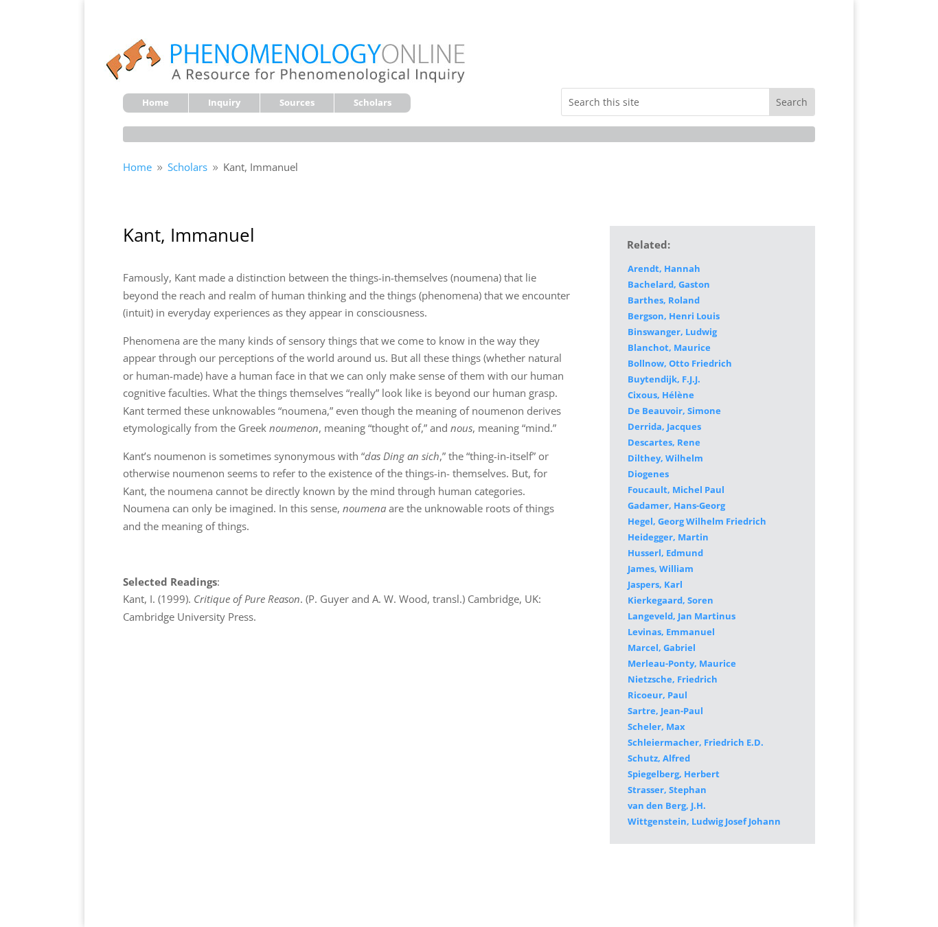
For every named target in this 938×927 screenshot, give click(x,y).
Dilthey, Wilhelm (665, 458)
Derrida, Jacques (664, 426)
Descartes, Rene (664, 442)
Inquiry (224, 103)
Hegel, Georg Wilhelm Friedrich (697, 521)
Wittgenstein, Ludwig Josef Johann (704, 821)
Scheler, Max (656, 726)
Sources (296, 103)
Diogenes (648, 474)
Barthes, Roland (664, 300)
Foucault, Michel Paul (676, 489)
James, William (661, 568)
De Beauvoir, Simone (674, 410)
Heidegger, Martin (668, 537)
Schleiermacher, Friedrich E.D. (696, 742)
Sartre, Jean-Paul (665, 711)
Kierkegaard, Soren (670, 600)
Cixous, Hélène (661, 395)
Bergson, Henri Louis (674, 316)
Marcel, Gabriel (662, 647)
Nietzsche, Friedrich (673, 679)
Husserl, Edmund (665, 553)
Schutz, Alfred (659, 758)
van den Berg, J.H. (667, 805)
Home (155, 103)
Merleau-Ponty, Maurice (682, 663)
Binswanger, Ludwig (672, 331)
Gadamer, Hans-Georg (676, 505)
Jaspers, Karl (655, 584)
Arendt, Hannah (664, 268)
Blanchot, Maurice (669, 347)
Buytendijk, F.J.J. (664, 379)
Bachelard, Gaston (669, 284)
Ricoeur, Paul (657, 695)
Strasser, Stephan (667, 789)
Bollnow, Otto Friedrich (680, 363)
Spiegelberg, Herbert (674, 774)
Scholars (372, 103)
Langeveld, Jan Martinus (681, 616)
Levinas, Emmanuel (671, 632)
